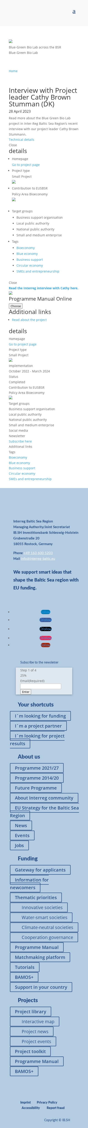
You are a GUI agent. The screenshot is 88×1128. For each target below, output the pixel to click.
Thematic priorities (36, 897)
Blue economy (27, 253)
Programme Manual (37, 947)
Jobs (19, 845)
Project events (36, 1041)
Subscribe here (20, 441)
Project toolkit (30, 1051)
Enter (25, 692)
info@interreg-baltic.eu (38, 558)
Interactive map (38, 1021)
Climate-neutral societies (47, 927)
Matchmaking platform (40, 957)
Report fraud (56, 1108)
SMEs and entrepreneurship (37, 271)
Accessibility (31, 1108)
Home (13, 71)
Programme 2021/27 (37, 768)
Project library (30, 1011)
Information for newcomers (29, 884)
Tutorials (25, 967)
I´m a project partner (38, 726)
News (21, 825)
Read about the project (29, 320)
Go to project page (26, 165)
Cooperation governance (47, 937)
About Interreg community (44, 798)
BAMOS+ (24, 977)
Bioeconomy (25, 248)
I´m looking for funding (40, 716)
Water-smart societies (44, 917)
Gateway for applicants (40, 870)
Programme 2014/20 (37, 778)
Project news (35, 1031)
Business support (29, 259)
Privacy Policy (47, 1102)
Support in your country (41, 987)
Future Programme (36, 788)
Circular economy (29, 265)
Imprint (25, 1102)
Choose (16, 306)
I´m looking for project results (37, 740)
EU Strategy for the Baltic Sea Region (44, 812)
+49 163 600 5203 (38, 553)
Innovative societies (42, 907)
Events (22, 835)
